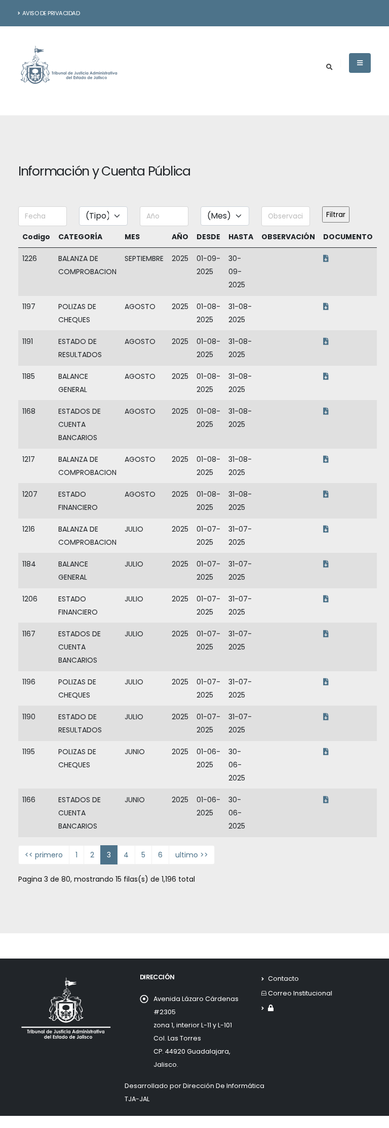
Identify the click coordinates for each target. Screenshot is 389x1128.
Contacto (283, 978)
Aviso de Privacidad (51, 13)
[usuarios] (271, 1008)
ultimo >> (191, 855)
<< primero (44, 855)
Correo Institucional (300, 993)
